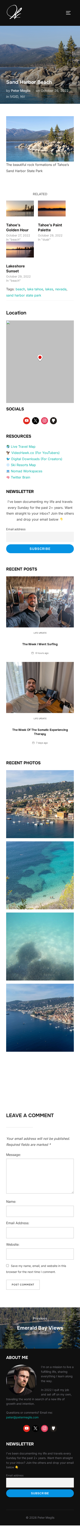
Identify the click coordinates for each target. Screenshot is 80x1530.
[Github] (53, 420)
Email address (16, 529)
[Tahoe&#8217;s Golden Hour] (20, 208)
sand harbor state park (23, 295)
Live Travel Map (23, 446)
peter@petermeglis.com (22, 1417)
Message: (13, 1155)
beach (20, 289)
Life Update (40, 633)
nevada (60, 289)
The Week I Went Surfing (40, 644)
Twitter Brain (20, 477)
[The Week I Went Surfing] (40, 601)
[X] (35, 420)
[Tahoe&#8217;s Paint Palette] (52, 208)
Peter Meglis (21, 91)
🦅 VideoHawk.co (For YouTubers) (33, 453)
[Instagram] (44, 420)
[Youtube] (26, 420)
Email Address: (17, 1223)
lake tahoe (35, 289)
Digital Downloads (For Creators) (36, 459)
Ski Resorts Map (23, 465)
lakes (49, 289)
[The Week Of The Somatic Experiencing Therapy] (40, 687)
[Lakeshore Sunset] (20, 250)
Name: (11, 1201)
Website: (12, 1244)
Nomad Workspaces (26, 471)
